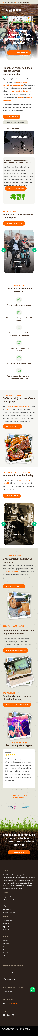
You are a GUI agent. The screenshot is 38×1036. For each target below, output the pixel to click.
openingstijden (14, 1003)
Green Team (6, 953)
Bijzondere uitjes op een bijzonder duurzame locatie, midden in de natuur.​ (18, 161)
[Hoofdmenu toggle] (34, 10)
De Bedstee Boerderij (11, 572)
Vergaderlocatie (8, 930)
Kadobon (5, 950)
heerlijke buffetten (25, 91)
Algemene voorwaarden (21, 1028)
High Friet (6, 927)
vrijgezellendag (24, 406)
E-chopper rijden (8, 920)
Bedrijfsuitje (6, 924)
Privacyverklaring (6, 1029)
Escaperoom (7, 933)
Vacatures (6, 944)
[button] (3, 250)
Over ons (5, 940)
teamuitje (6, 483)
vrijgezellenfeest (24, 480)
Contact (5, 947)
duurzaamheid (7, 888)
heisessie (21, 97)
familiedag (31, 877)
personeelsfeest (12, 406)
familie (8, 409)
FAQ (4, 956)
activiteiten (15, 91)
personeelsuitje (22, 877)
